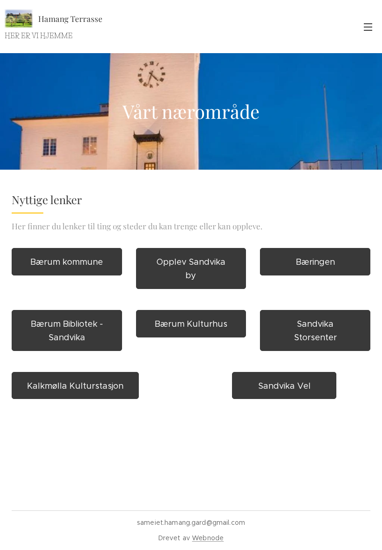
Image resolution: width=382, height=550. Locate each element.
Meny (368, 26)
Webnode (208, 538)
